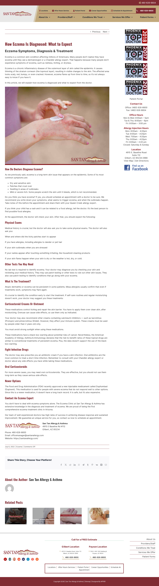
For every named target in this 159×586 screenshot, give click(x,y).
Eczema (8, 68)
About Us (150, 539)
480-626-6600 (19, 432)
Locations (52, 567)
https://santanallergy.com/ (26, 438)
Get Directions (142, 160)
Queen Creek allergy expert (83, 203)
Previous (96, 31)
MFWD (103, 581)
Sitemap (87, 581)
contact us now (67, 418)
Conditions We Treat (145, 548)
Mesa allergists (73, 287)
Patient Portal (83, 567)
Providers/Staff (148, 543)
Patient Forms (148, 556)
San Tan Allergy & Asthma (89, 403)
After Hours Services (66, 567)
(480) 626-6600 (139, 107)
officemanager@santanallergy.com (27, 435)
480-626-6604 (148, 2)
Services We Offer (146, 552)
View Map (128, 160)
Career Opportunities (99, 567)
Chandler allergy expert (57, 60)
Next (105, 31)
